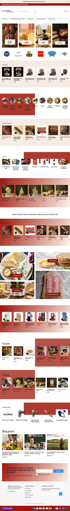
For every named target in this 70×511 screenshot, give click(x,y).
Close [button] (67, 1)
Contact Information (29, 495)
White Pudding (50, 106)
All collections (8, 18)
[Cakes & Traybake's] (64, 162)
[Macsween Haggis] (8, 413)
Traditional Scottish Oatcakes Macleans (51, 390)
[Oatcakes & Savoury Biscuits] (27, 100)
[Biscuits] (35, 162)
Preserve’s (35, 106)
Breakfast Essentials (5, 107)
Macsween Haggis (8, 420)
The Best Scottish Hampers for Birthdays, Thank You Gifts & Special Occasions (11, 453)
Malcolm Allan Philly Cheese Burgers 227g (52, 79)
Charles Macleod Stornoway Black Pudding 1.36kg (17, 137)
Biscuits (34, 167)
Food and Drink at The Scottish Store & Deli (56, 452)
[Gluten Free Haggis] (22, 413)
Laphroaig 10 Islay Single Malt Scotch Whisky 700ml (6, 324)
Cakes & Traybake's (63, 167)
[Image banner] (26, 36)
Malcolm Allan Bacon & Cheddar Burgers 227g (30, 79)
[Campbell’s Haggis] (62, 413)
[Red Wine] (54, 162)
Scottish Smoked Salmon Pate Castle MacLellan (64, 358)
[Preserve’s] (35, 100)
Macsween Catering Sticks (48, 420)
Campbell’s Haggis (62, 420)
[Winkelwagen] (67, 11)
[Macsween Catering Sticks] (48, 413)
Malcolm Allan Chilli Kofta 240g (64, 79)
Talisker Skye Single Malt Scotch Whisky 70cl (64, 324)
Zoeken (35, 11)
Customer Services (29, 486)
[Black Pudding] (20, 100)
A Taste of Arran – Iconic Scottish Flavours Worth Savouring (34, 452)
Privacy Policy (27, 488)
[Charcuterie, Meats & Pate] (13, 100)
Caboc (43, 199)
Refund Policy (27, 492)
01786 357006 (12, 491)
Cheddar (57, 106)
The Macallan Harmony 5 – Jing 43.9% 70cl (17, 324)
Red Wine (54, 167)
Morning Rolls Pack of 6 (41, 137)
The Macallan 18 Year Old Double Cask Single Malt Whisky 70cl (30, 324)
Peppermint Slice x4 (62, 389)
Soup (42, 106)
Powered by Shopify (41, 503)
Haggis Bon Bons (5, 357)
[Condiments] (44, 162)
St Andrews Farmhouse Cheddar (20, 199)
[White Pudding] (50, 100)
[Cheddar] (57, 100)
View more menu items (59, 18)
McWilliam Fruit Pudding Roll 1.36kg (29, 137)
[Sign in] (65, 11)
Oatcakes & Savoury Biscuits (27, 108)
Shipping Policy (28, 497)
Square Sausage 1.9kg (6, 137)
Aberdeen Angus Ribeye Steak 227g (52, 137)
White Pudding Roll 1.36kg (64, 237)
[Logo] (6, 54)
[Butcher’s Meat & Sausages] (25, 162)
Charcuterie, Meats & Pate (12, 108)
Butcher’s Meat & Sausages (25, 168)
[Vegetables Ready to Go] (65, 100)
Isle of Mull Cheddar (6, 199)
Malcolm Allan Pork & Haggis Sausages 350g (6, 79)
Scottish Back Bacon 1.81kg (41, 237)
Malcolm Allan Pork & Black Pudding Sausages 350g (18, 79)
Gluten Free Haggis (22, 420)
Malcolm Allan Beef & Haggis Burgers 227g (41, 79)
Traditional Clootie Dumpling (6, 390)
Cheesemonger (6, 167)
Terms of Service (28, 490)
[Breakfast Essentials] (5, 100)
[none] (65, 54)
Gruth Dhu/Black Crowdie (61, 199)
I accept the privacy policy (43, 474)
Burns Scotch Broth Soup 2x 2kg (29, 358)
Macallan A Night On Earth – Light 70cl (52, 324)
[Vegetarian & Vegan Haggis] (35, 413)
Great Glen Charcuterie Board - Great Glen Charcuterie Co (41, 358)
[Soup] (42, 100)
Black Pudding (20, 106)
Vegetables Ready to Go (65, 107)
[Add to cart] (4, 75)
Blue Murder (31, 199)
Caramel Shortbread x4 (29, 389)
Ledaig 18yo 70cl (40, 323)
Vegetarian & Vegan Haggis (35, 420)
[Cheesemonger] (6, 162)
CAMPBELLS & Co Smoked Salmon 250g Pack (18, 358)
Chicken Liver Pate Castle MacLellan (52, 358)
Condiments (45, 167)
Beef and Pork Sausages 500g (65, 137)
